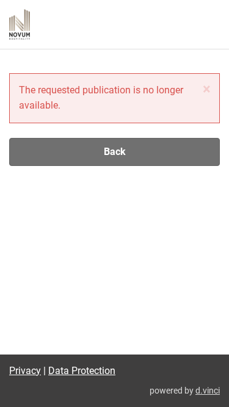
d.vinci (207, 390)
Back (115, 151)
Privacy (25, 370)
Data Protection (81, 370)
